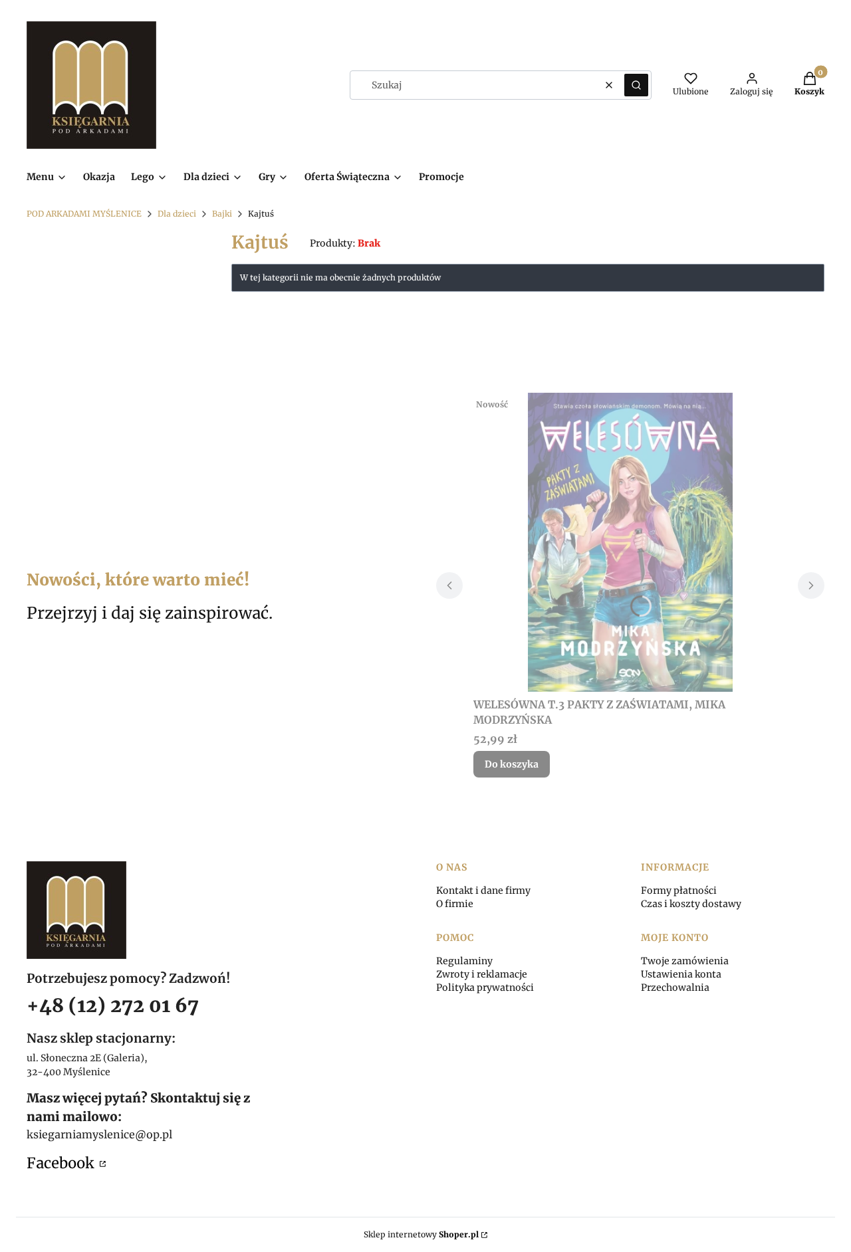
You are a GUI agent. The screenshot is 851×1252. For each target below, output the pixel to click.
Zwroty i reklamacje (481, 974)
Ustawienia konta (681, 974)
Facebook (62, 1163)
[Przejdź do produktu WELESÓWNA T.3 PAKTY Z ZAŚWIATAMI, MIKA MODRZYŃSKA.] (630, 542)
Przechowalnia (675, 987)
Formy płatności (679, 890)
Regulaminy (464, 961)
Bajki (222, 214)
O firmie (454, 904)
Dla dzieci (177, 214)
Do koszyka (512, 764)
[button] (636, 85)
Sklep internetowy (421, 1234)
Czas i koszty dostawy (691, 904)
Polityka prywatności (485, 987)
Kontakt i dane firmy (483, 890)
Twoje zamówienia (685, 961)
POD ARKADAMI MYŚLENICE (84, 214)
